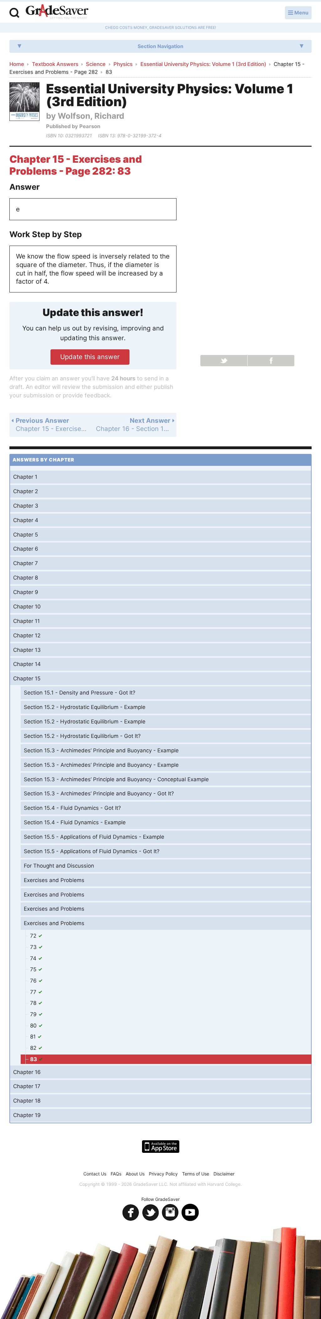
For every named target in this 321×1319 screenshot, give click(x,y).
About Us (135, 1173)
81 (33, 1036)
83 (34, 1059)
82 (34, 1048)
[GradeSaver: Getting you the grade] (57, 12)
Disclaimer (223, 1173)
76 (34, 981)
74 (34, 958)
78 (34, 1003)
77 (34, 992)
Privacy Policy (163, 1173)
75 (34, 969)
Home (16, 64)
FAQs (116, 1173)
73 (34, 947)
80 (34, 1025)
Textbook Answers (55, 64)
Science (96, 64)
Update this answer (90, 357)
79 (34, 1014)
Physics (123, 64)
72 (34, 936)
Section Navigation (160, 46)
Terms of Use (195, 1173)
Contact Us (94, 1173)
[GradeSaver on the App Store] (160, 1146)
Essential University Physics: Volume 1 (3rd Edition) (203, 64)
